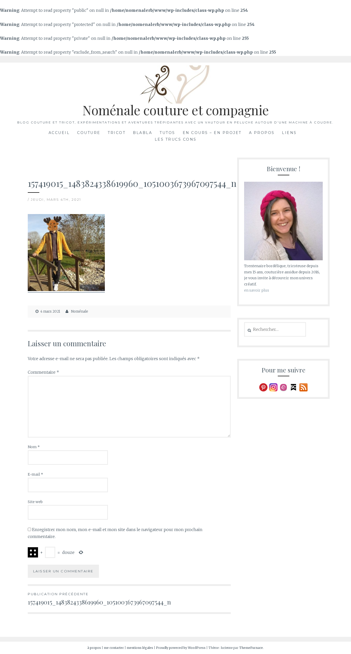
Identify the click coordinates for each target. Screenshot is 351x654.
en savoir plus (256, 290)
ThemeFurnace (251, 648)
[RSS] (303, 387)
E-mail (35, 474)
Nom (34, 447)
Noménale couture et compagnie (175, 110)
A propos (262, 132)
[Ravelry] (283, 387)
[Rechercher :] (275, 329)
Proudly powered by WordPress (181, 648)
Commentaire (43, 372)
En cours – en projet (212, 132)
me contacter (114, 648)
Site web (35, 501)
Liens (289, 132)
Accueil (59, 132)
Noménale (79, 311)
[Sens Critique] (293, 387)
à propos (94, 648)
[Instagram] (273, 387)
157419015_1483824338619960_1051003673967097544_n (99, 599)
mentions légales (140, 648)
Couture (88, 132)
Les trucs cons (176, 139)
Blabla (142, 132)
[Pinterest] (263, 387)
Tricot (116, 132)
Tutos (167, 132)
